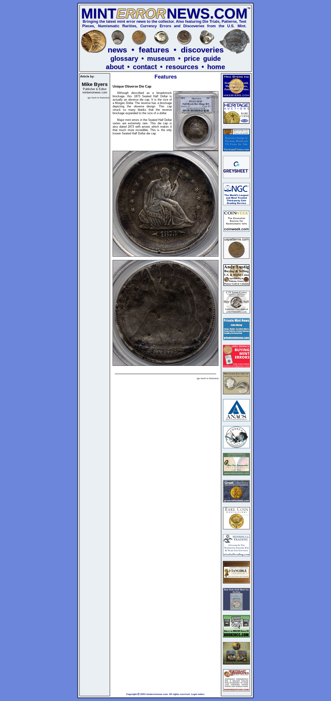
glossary (124, 58)
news (117, 49)
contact (145, 66)
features (154, 49)
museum (161, 58)
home (216, 66)
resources (182, 66)
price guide (202, 58)
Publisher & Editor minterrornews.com (95, 88)
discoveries (202, 49)
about (115, 66)
